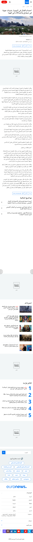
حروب (16, 475)
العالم (24, 6)
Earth (14, 500)
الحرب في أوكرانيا (8, 467)
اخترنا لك (28, 303)
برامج (14, 511)
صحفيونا (30, 514)
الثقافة (14, 507)
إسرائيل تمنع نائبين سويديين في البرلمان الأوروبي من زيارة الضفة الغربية (19, 208)
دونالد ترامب (9, 471)
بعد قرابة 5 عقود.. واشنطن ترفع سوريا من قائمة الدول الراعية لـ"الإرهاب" (19, 214)
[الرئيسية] (31, 6)
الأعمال (30, 500)
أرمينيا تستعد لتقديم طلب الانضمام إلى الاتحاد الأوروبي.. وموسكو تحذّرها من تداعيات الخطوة (20, 202)
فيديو (30, 511)
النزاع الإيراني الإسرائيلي (16, 463)
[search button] (3, 452)
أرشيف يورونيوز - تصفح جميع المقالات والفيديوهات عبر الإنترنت (8, 515)
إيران (26, 471)
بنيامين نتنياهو (15, 479)
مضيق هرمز (26, 479)
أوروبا (30, 497)
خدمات (30, 521)
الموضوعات (29, 493)
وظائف (5, 479)
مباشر (4, 2)
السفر (31, 507)
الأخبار (27, 6)
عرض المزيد (29, 525)
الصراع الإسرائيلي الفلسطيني (23, 467)
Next (30, 504)
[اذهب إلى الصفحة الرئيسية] (27, 2)
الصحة (14, 504)
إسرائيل (18, 471)
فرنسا (9, 475)
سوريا (24, 475)
